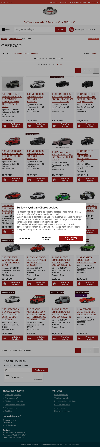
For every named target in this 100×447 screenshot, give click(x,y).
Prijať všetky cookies (71, 238)
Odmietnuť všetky (46, 238)
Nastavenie (24, 238)
